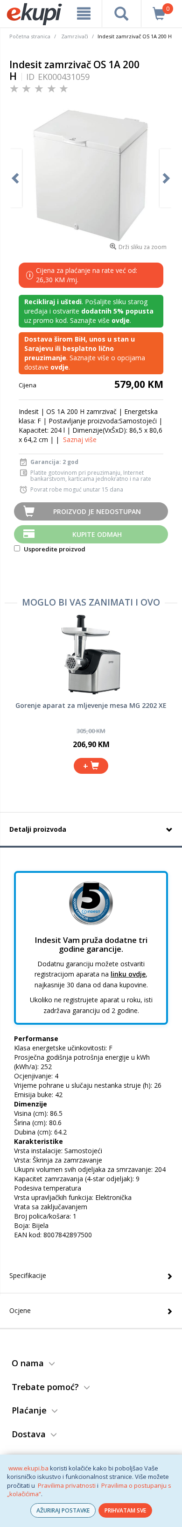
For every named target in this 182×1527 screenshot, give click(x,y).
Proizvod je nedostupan (97, 511)
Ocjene (20, 1310)
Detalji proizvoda (37, 829)
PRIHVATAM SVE (125, 1510)
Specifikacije (27, 1275)
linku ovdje (128, 974)
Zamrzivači (74, 36)
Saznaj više (80, 439)
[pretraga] (121, 13)
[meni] (83, 13)
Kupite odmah (97, 534)
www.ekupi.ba (28, 1468)
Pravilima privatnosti (67, 1485)
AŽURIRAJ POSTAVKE (63, 1510)
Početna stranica (29, 36)
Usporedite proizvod (53, 549)
